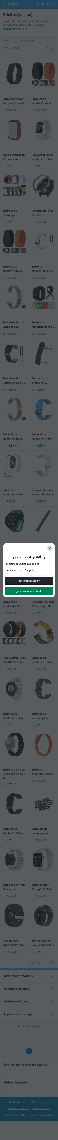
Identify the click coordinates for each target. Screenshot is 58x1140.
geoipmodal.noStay (29, 580)
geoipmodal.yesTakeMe (29, 591)
